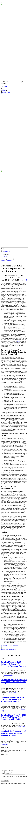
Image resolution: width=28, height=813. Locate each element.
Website (3, 773)
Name (3, 770)
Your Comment (4, 754)
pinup (18, 341)
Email (2, 772)
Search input (4, 81)
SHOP (5, 86)
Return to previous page (6, 260)
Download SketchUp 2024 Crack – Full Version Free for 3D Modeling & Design (13, 733)
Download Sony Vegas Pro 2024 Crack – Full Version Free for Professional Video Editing (13, 717)
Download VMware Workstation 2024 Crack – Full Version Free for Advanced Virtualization (14, 682)
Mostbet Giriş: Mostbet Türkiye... (9, 649)
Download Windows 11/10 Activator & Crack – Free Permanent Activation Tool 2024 (13, 664)
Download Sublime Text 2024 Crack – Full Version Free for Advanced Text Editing (12, 699)
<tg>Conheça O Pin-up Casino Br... (9, 645)
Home (2, 261)
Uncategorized (7, 261)
